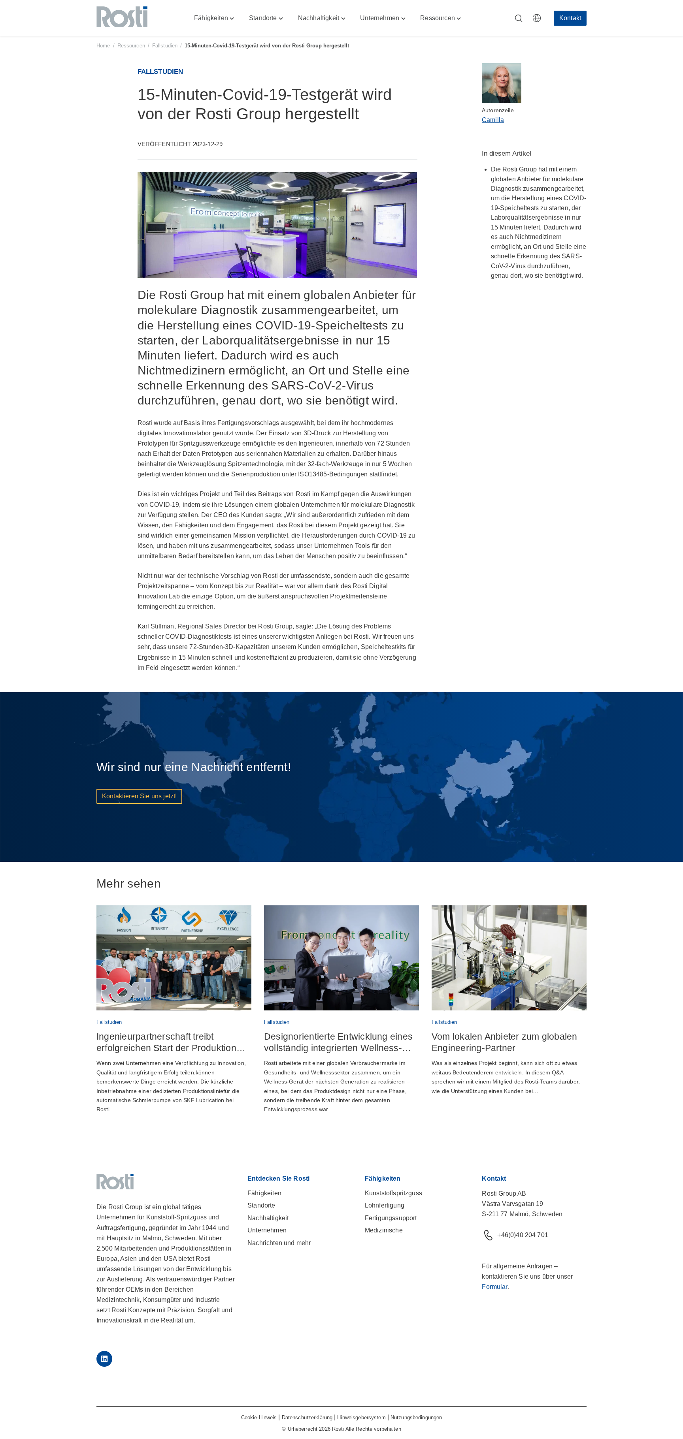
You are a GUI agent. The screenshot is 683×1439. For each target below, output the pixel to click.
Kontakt (570, 18)
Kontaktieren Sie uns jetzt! (139, 796)
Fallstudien (164, 46)
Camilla (493, 120)
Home (103, 46)
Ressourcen (131, 46)
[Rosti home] (121, 18)
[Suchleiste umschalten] (518, 18)
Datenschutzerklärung (307, 1417)
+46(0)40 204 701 (522, 1235)
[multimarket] (537, 18)
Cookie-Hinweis (259, 1417)
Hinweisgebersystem (361, 1417)
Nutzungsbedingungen (416, 1417)
